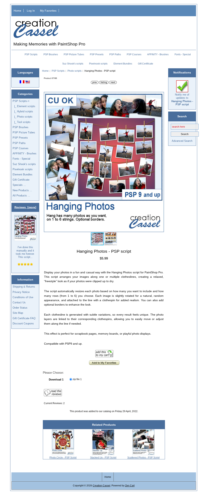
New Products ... (22, 190)
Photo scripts (74, 70)
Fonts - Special (183, 54)
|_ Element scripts (24, 106)
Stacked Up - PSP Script (103, 457)
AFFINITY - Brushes (158, 54)
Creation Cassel (101, 485)
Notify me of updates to (182, 99)
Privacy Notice (21, 292)
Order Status (20, 307)
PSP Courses (134, 54)
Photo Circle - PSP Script (62, 457)
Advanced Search (182, 140)
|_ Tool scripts (21, 122)
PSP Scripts (58, 70)
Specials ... (19, 184)
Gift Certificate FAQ (24, 318)
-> (21, 101)
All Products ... (21, 195)
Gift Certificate (145, 63)
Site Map (18, 312)
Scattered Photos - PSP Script (143, 457)
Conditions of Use (23, 297)
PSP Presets (97, 54)
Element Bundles (123, 63)
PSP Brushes (50, 54)
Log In (31, 10)
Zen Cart (130, 485)
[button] (160, 95)
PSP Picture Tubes (74, 54)
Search (182, 116)
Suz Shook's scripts (72, 63)
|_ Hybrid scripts (23, 111)
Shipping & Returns (24, 286)
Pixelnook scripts (98, 63)
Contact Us (19, 302)
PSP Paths (115, 54)
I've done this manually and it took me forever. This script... (25, 252)
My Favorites (48, 10)
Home (17, 10)
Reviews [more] (25, 207)
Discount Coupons (23, 323)
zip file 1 (77, 379)
